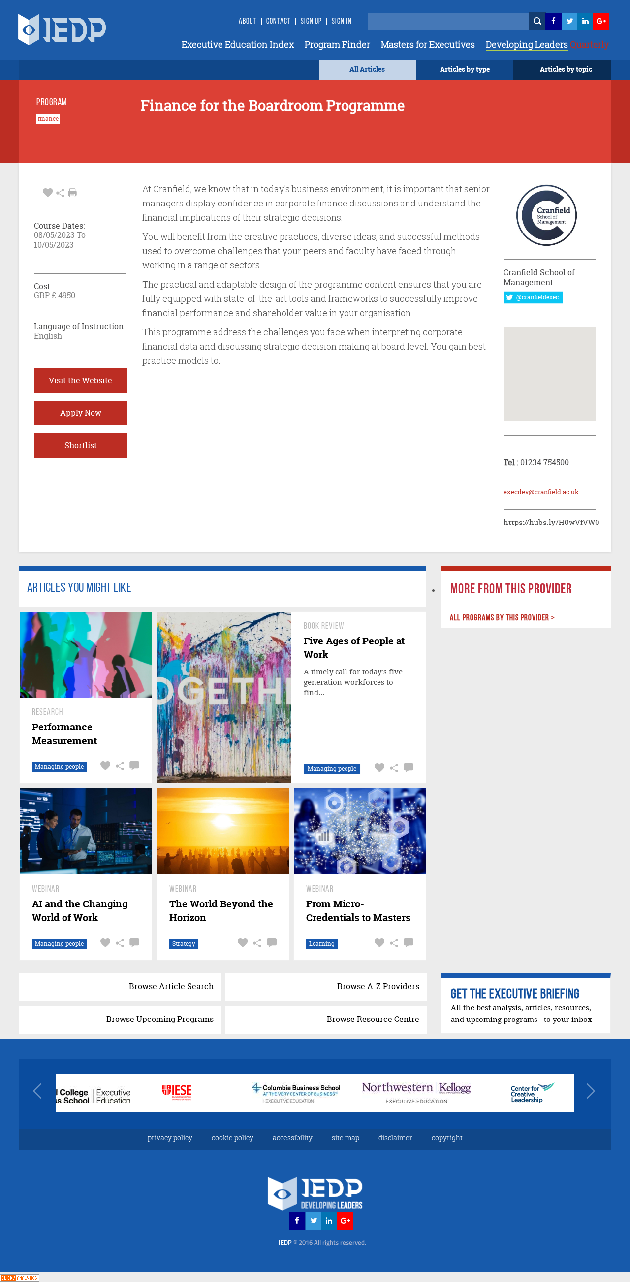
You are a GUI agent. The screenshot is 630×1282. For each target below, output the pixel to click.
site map (345, 1137)
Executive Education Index (238, 44)
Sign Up (311, 22)
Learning (322, 943)
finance (48, 119)
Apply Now (80, 413)
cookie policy (232, 1137)
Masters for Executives (428, 44)
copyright (447, 1137)
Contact (278, 22)
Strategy (183, 943)
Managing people (59, 766)
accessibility (293, 1137)
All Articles (367, 69)
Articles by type (465, 69)
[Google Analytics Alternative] (19, 1277)
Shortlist (80, 445)
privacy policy (170, 1137)
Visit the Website (80, 380)
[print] (72, 192)
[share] (60, 192)
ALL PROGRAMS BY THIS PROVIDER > (502, 618)
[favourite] (48, 192)
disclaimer (395, 1137)
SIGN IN (342, 22)
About (247, 22)
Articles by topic (566, 69)
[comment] (133, 766)
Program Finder (337, 44)
